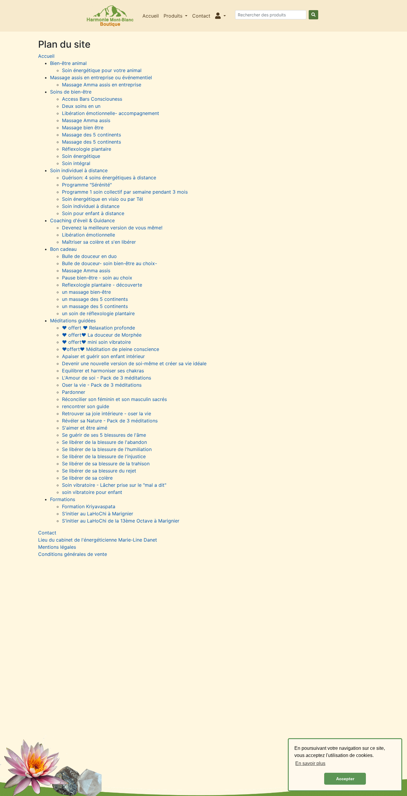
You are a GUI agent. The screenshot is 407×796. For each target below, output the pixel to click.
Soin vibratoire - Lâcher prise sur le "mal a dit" (114, 485)
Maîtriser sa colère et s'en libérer (99, 242)
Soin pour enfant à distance (93, 213)
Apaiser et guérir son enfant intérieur (103, 356)
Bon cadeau (63, 249)
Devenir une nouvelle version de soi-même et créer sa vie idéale (134, 363)
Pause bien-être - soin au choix (97, 278)
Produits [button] (174, 16)
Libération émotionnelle (88, 235)
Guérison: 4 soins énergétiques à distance (109, 178)
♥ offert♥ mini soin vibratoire (96, 342)
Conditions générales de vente (72, 554)
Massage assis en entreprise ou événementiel (101, 77)
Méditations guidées (73, 321)
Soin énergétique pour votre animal (102, 70)
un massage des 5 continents (95, 299)
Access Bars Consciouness (92, 99)
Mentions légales (57, 547)
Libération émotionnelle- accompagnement (110, 113)
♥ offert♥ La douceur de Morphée (102, 335)
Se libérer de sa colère (87, 478)
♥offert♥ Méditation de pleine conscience (110, 349)
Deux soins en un (81, 106)
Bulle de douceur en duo (89, 256)
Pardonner (73, 392)
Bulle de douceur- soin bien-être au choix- (109, 263)
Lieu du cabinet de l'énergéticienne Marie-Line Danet (97, 540)
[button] (220, 16)
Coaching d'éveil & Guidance (82, 220)
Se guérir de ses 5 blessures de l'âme (104, 435)
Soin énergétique (81, 156)
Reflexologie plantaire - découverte (102, 285)
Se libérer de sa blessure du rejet (99, 471)
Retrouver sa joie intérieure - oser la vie (106, 413)
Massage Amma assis (86, 120)
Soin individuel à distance (79, 170)
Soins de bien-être (70, 92)
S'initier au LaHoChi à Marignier (97, 514)
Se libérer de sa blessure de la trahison (106, 464)
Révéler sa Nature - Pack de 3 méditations (110, 421)
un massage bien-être (86, 292)
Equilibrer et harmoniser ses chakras (103, 371)
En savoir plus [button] (310, 763)
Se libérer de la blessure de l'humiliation (107, 449)
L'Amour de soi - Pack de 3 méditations (106, 378)
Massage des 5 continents (91, 135)
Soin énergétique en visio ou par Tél (102, 199)
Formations (62, 499)
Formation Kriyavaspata (88, 506)
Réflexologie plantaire (86, 149)
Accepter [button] (345, 778)
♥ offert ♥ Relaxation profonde (98, 328)
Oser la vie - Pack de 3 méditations (102, 385)
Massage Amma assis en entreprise (101, 85)
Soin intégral (76, 163)
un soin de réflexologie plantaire (98, 313)
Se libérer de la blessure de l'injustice (104, 456)
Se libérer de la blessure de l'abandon (104, 442)
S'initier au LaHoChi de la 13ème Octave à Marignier (120, 521)
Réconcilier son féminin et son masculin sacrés (114, 399)
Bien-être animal (68, 63)
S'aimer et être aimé (84, 428)
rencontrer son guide (85, 406)
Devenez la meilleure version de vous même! (112, 228)
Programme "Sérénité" (87, 185)
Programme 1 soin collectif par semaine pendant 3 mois (125, 192)
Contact (201, 16)
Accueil (150, 16)
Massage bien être (82, 127)
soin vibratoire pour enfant (92, 492)
